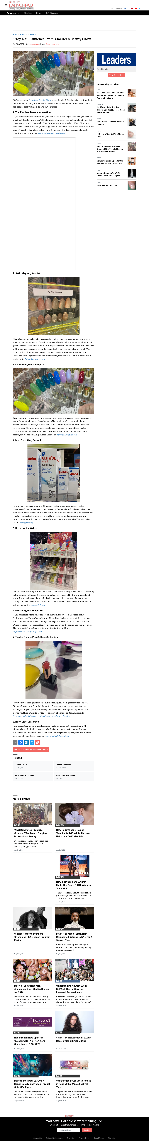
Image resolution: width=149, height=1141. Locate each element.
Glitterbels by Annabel (65, 775)
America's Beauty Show (40, 100)
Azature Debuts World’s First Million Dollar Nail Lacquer (109, 174)
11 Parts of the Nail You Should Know (110, 135)
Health (99, 131)
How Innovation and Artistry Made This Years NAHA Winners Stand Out (73, 885)
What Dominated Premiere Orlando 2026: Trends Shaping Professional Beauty (110, 149)
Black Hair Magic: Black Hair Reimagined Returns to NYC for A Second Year (74, 937)
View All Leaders (116, 75)
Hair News (60, 825)
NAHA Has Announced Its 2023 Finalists (110, 123)
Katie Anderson (34, 44)
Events (33, 34)
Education (100, 104)
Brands (99, 90)
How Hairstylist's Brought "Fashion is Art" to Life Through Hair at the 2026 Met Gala (73, 833)
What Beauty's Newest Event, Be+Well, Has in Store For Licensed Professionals (71, 989)
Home (15, 34)
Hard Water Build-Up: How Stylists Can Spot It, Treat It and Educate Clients (111, 110)
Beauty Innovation (52, 44)
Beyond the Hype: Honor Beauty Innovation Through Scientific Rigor (32, 1084)
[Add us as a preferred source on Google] (37, 742)
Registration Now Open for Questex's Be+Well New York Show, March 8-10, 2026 (29, 1041)
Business (23, 34)
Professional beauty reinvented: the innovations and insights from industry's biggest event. (31, 844)
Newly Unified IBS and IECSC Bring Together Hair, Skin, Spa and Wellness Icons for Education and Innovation (32, 999)
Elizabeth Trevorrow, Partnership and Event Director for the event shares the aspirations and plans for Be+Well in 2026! (74, 999)
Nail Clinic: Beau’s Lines (107, 185)
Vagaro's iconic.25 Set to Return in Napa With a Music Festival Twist (73, 1084)
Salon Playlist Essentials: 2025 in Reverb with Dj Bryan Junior (73, 1039)
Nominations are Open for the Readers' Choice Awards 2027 (110, 162)
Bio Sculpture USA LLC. (25, 775)
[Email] (15, 742)
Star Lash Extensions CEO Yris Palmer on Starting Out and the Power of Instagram (110, 95)
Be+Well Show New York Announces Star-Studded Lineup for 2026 (31, 989)
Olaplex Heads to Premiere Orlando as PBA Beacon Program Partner (32, 937)
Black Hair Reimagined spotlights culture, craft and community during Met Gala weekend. (73, 947)
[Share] (20, 742)
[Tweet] (32, 742)
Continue (87, 1130)
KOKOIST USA (21, 765)
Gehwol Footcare (63, 765)
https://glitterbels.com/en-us (57, 736)
